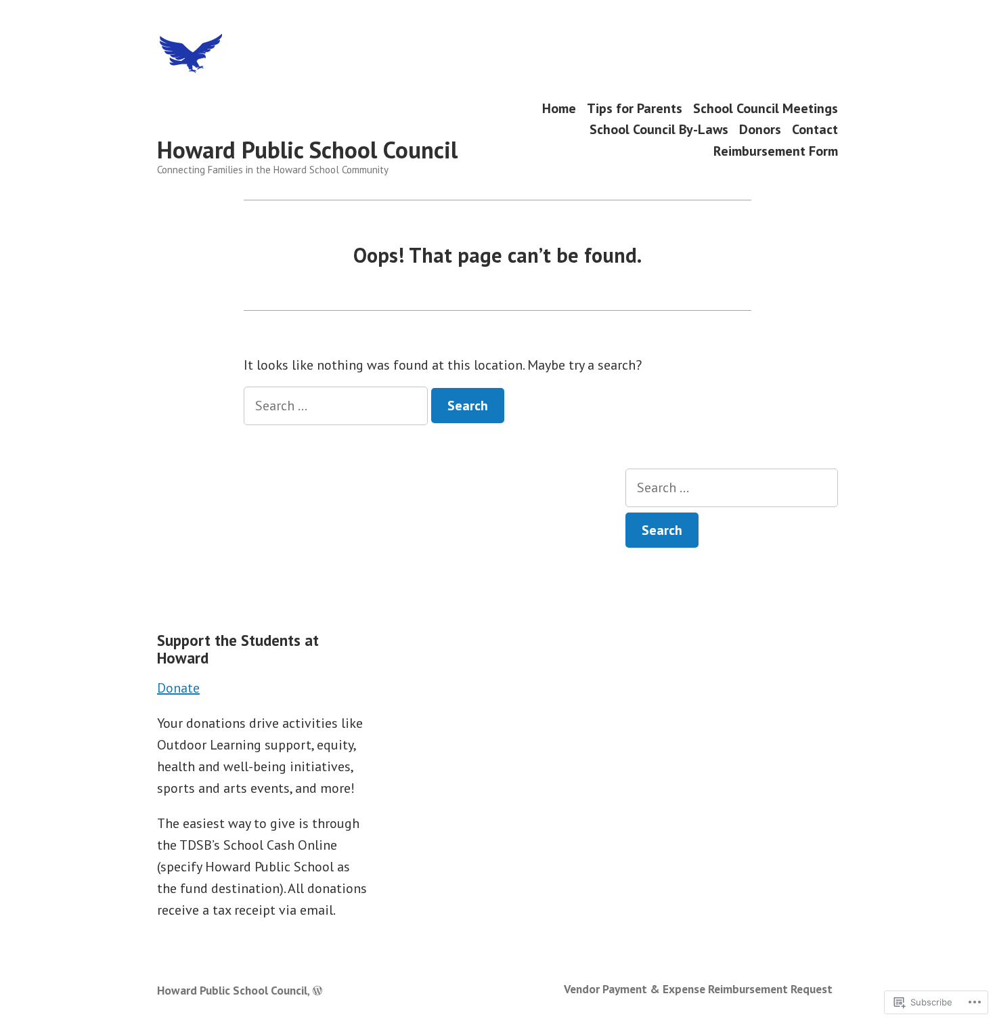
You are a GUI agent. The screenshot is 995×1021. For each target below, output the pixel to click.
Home (559, 108)
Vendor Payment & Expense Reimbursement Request (698, 989)
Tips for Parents (634, 108)
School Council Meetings (765, 108)
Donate (178, 688)
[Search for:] (337, 405)
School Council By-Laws (659, 130)
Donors (760, 130)
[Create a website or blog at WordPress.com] (317, 990)
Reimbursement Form (775, 151)
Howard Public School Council (307, 149)
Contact (815, 130)
